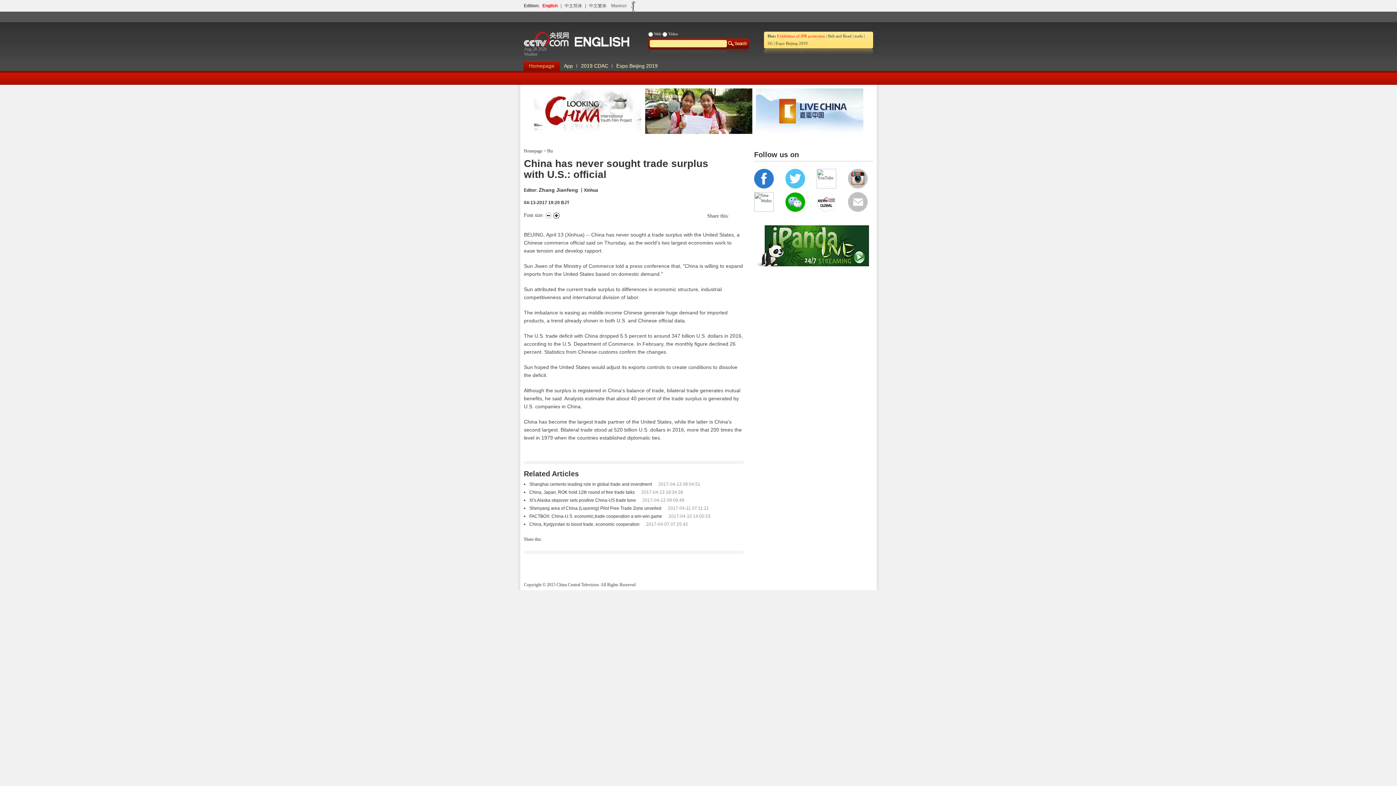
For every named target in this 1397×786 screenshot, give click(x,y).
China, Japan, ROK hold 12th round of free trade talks (582, 492)
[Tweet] (731, 216)
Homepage (541, 66)
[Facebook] (734, 216)
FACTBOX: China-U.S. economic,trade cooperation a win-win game (595, 516)
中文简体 (573, 5)
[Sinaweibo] (738, 216)
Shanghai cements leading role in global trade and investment (590, 484)
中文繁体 (597, 5)
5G (770, 43)
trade (859, 36)
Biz (549, 151)
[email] (742, 216)
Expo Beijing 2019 (792, 43)
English (550, 5)
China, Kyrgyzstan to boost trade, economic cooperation (584, 524)
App (568, 66)
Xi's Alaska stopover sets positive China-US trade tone (582, 500)
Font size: (534, 215)
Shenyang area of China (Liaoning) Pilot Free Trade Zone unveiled (595, 508)
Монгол (618, 5)
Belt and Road (840, 36)
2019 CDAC (594, 66)
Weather (531, 54)
